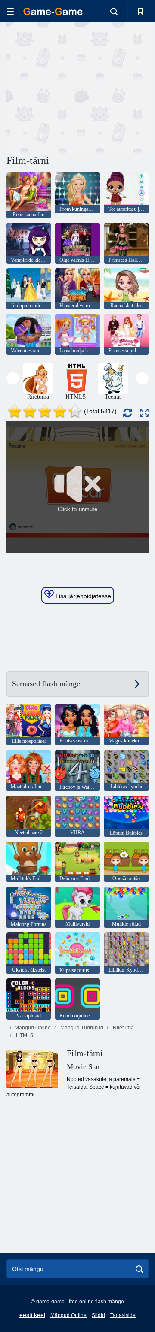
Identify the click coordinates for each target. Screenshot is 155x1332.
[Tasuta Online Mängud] (53, 11)
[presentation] (12, 378)
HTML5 (24, 1035)
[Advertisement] (116, 87)
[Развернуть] (144, 413)
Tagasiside (123, 1315)
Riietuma (123, 1028)
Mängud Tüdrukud (81, 1028)
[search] (139, 1268)
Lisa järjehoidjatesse (82, 596)
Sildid (98, 1315)
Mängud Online (33, 1028)
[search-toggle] (114, 11)
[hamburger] (10, 11)
